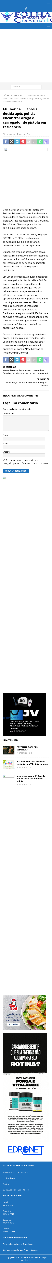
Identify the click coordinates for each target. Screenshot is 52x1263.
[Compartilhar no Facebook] (6, 142)
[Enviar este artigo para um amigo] (29, 142)
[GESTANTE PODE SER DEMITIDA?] (8, 750)
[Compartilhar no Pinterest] (23, 142)
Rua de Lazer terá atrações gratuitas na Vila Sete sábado (32, 762)
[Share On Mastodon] (46, 142)
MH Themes (26, 1260)
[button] (48, 3)
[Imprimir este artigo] (34, 142)
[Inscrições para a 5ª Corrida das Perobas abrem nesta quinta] (8, 882)
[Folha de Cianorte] (26, 21)
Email (6, 443)
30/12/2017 (10, 134)
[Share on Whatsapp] (40, 142)
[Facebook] (26, 9)
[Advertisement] (26, 56)
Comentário (8, 413)
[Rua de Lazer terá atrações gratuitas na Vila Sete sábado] (8, 764)
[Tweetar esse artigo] (11, 142)
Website (6, 451)
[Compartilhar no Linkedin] (17, 142)
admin (22, 134)
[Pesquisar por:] (26, 86)
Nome (6, 435)
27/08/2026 (23, 753)
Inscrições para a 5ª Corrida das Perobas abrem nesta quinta (31, 778)
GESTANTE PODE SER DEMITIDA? (27, 748)
